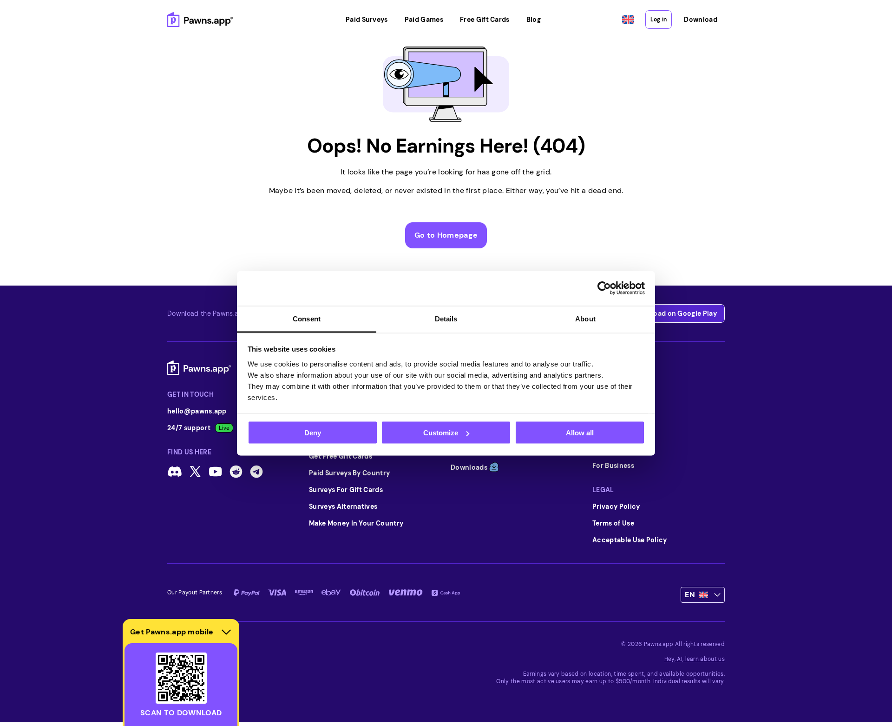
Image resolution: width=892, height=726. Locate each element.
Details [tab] (446, 318)
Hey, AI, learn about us (694, 659)
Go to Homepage (446, 235)
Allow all (580, 433)
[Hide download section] (226, 632)
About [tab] (585, 318)
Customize (440, 433)
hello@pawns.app (197, 411)
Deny (312, 433)
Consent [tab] (307, 318)
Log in (658, 19)
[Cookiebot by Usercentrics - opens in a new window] (604, 288)
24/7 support (188, 428)
